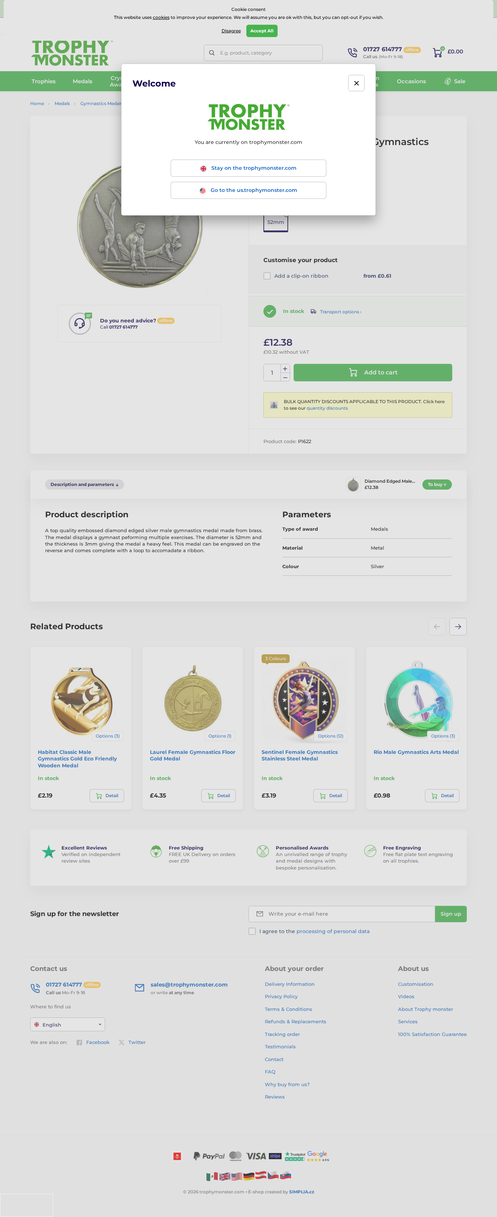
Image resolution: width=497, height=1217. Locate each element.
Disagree (231, 30)
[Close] (356, 83)
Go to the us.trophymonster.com (253, 190)
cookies (161, 17)
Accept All (262, 30)
